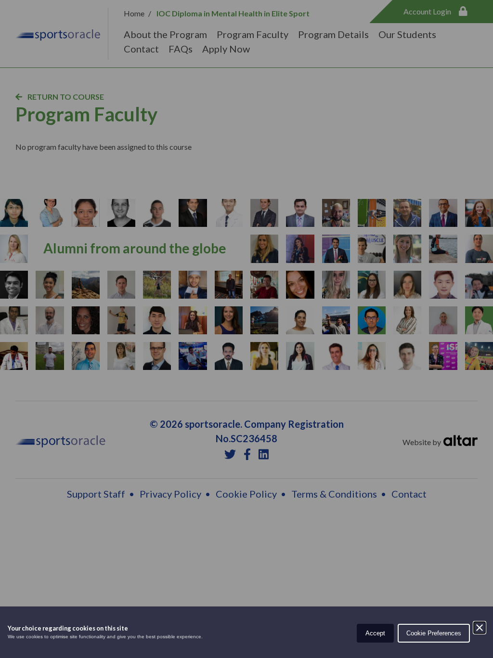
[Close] (479, 627)
